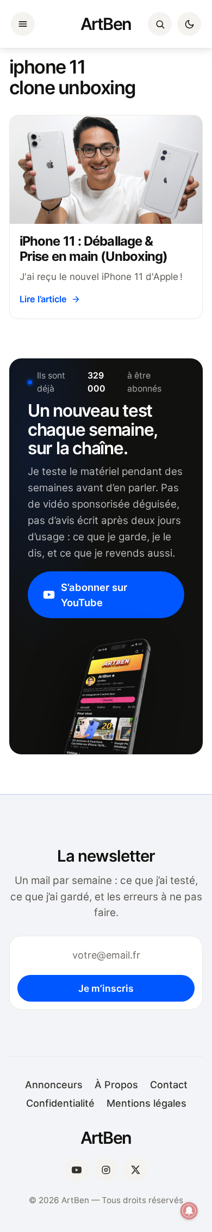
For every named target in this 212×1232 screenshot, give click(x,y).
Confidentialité (60, 1103)
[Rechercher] (160, 24)
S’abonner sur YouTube (94, 594)
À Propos (116, 1084)
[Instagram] (106, 1170)
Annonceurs (54, 1084)
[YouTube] (77, 1170)
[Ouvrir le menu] (23, 24)
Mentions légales (146, 1103)
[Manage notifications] (189, 1210)
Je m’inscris (106, 988)
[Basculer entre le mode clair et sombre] (189, 24)
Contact (169, 1084)
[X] (135, 1170)
